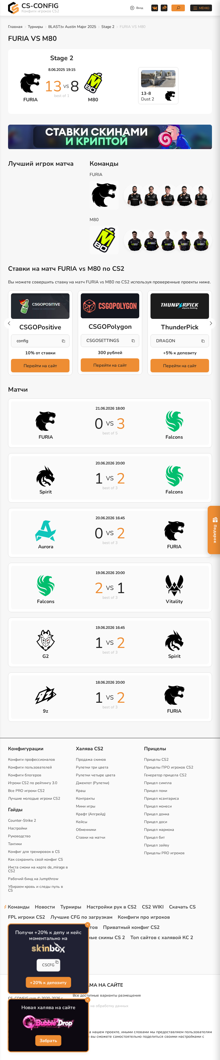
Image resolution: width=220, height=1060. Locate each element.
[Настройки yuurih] (151, 195)
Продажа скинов (91, 759)
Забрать (48, 1041)
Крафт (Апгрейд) (90, 814)
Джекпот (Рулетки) (92, 782)
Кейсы (81, 821)
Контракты (85, 798)
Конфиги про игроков (144, 917)
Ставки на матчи (90, 837)
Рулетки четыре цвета (95, 775)
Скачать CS (182, 907)
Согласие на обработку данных (100, 1005)
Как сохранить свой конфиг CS (35, 859)
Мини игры (85, 806)
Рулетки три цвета (92, 767)
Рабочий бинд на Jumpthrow (33, 878)
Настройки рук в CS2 (112, 907)
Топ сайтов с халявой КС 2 (161, 937)
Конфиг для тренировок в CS (34, 851)
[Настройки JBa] (184, 240)
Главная (15, 26)
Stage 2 (107, 26)
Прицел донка (156, 814)
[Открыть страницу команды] (107, 195)
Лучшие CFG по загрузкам (81, 917)
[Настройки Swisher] (151, 240)
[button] (210, 323)
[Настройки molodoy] (201, 195)
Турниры (35, 26)
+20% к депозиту (48, 982)
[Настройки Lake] (201, 240)
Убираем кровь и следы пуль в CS (35, 888)
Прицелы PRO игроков (164, 853)
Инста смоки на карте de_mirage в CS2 (38, 869)
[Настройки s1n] (168, 240)
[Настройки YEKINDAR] (168, 195)
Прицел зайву (156, 845)
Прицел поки (155, 790)
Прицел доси (155, 821)
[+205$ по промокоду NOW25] (110, 137)
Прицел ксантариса (161, 798)
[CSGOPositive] (40, 306)
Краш (81, 790)
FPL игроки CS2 (26, 917)
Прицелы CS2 (156, 759)
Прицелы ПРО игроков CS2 (168, 767)
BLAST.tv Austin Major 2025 (72, 26)
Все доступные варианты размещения (107, 995)
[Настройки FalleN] (135, 195)
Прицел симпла (158, 782)
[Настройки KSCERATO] (184, 195)
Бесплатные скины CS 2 (96, 937)
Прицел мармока (159, 829)
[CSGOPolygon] (110, 305)
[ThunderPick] (180, 306)
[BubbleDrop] (48, 1023)
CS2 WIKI (153, 907)
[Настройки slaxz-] (135, 240)
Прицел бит (154, 837)
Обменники (86, 829)
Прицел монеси (158, 806)
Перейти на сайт (40, 366)
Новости (45, 907)
